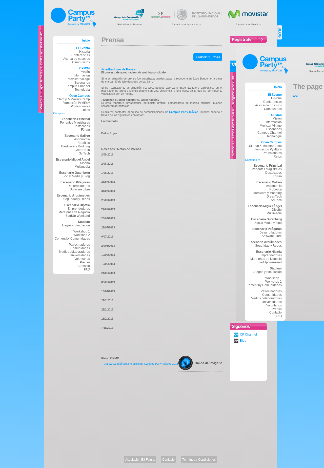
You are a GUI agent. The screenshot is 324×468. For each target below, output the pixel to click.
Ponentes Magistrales (75, 122)
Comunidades (80, 248)
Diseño (85, 163)
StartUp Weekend (78, 216)
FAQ (87, 269)
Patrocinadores (79, 244)
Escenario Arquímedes (73, 195)
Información (82, 75)
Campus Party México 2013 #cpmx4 (73, 17)
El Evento (83, 48)
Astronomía (82, 139)
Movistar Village (79, 79)
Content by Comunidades (72, 238)
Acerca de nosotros (76, 59)
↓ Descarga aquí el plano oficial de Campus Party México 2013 (139, 363)
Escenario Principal (76, 119)
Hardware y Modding (75, 146)
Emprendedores (79, 208)
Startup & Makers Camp (73, 99)
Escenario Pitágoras (75, 182)
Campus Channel (78, 86)
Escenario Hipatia (77, 205)
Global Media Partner (129, 24)
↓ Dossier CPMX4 (208, 57)
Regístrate (248, 39)
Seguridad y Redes (76, 199)
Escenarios (82, 82)
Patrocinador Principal (248, 24)
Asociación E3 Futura (140, 459)
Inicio (86, 40)
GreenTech (82, 150)
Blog (243, 340)
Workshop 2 (81, 235)
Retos (86, 110)
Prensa (277, 309)
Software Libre (80, 189)
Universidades (80, 255)
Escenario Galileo (77, 136)
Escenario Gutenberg (74, 172)
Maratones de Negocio (74, 212)
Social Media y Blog (76, 176)
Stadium (84, 222)
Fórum (85, 129)
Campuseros (81, 62)
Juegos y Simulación (75, 225)
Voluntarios (82, 259)
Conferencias (80, 55)
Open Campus (79, 95)
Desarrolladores (79, 186)
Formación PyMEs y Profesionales (76, 104)
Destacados (81, 126)
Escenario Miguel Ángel (73, 159)
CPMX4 (84, 68)
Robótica (83, 143)
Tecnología (82, 89)
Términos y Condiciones (199, 459)
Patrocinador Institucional (186, 24)
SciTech (84, 153)
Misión (85, 72)
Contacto (83, 266)
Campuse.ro (60, 113)
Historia (84, 51)
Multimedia (82, 166)
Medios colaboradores (74, 251)
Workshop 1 (81, 231)
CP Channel (248, 334)
